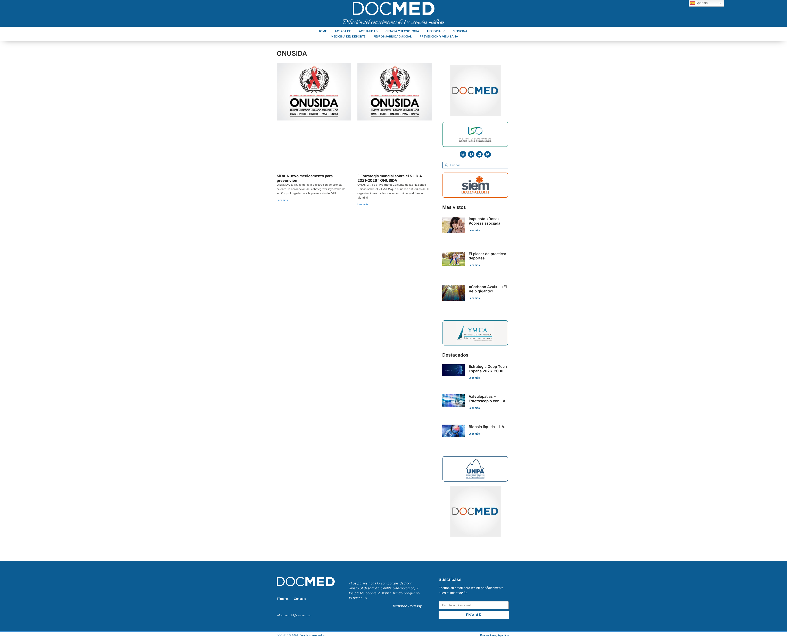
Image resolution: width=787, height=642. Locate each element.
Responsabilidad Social (392, 36)
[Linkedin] (479, 154)
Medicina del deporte (348, 36)
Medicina (460, 31)
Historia (434, 31)
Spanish (701, 3)
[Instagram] (463, 154)
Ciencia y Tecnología (402, 31)
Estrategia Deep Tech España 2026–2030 (488, 368)
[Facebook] (471, 154)
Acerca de (343, 31)
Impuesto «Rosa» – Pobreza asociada (486, 221)
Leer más (282, 200)
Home (322, 31)
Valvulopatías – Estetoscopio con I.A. (488, 398)
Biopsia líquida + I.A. (487, 427)
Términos (283, 598)
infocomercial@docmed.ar (294, 615)
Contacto (300, 598)
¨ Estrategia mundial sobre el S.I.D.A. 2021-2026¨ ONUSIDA (390, 178)
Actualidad (368, 31)
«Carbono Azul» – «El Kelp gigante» (488, 289)
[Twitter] (487, 154)
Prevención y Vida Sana (439, 36)
